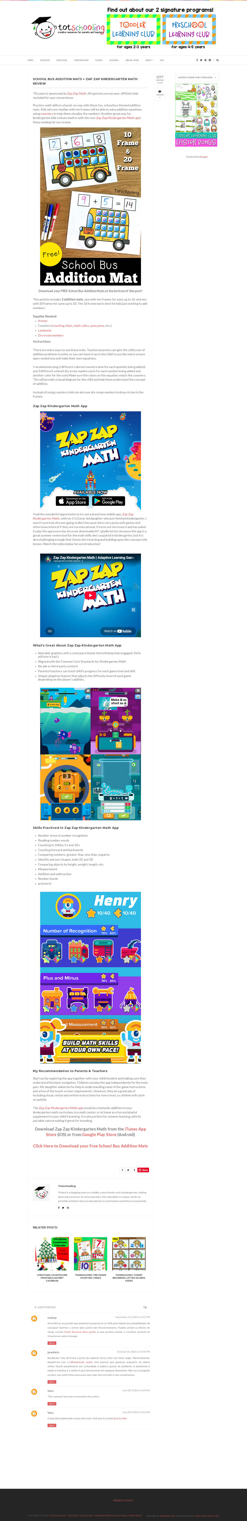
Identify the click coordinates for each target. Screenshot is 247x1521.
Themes (98, 60)
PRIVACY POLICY (123, 1500)
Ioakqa (52, 1317)
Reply (52, 1343)
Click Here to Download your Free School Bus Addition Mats (90, 1145)
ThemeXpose (167, 1516)
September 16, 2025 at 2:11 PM (132, 1317)
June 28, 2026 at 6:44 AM (136, 1390)
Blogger (203, 156)
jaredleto (53, 1352)
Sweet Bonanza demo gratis (80, 1331)
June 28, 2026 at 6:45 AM (136, 1412)
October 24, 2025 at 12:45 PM (133, 1351)
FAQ (162, 60)
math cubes (81, 325)
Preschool (62, 60)
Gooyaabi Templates (206, 1516)
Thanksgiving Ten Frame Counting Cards (90, 1276)
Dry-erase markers (51, 335)
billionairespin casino (81, 1362)
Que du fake (120, 1418)
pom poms (97, 325)
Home (30, 60)
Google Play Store (99, 1134)
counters (47, 113)
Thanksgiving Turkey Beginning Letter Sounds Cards (129, 1278)
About (149, 60)
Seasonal (114, 60)
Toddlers (45, 60)
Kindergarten (81, 60)
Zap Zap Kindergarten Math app (117, 118)
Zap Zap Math (76, 93)
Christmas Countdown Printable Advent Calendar (52, 1278)
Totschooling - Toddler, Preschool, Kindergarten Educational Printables (95, 1515)
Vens (51, 1390)
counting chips (62, 325)
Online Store (132, 60)
